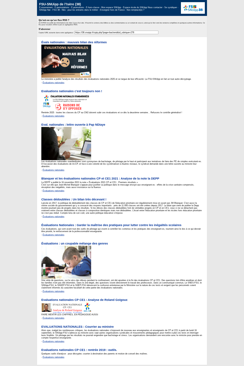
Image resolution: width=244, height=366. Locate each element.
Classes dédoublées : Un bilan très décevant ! (73, 199)
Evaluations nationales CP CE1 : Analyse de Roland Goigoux (84, 300)
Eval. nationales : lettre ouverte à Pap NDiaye (73, 124)
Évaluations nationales (53, 82)
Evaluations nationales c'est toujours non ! (71, 91)
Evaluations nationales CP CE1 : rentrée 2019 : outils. (79, 350)
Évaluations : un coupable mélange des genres (74, 243)
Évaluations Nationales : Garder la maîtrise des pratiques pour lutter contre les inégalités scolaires (111, 225)
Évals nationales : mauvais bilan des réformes (74, 42)
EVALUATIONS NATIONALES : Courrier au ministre (77, 326)
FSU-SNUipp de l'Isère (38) (60, 4)
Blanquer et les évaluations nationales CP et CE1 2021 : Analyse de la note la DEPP (100, 178)
